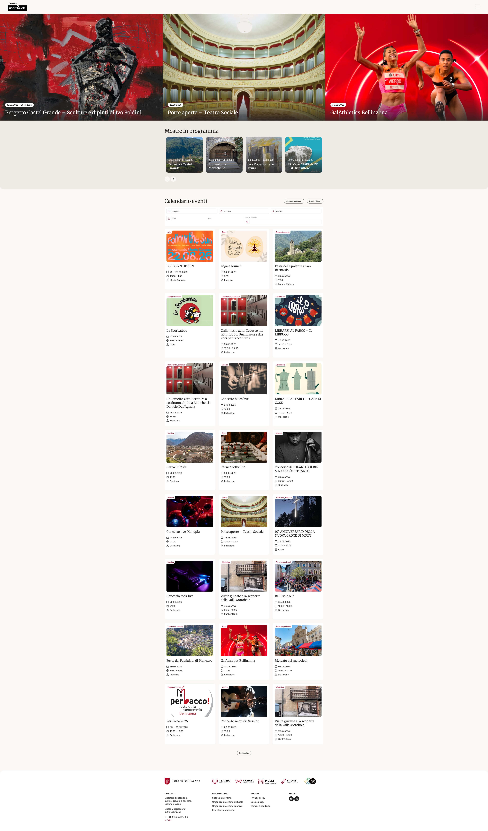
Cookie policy (257, 802)
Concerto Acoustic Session (240, 721)
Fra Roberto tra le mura (261, 166)
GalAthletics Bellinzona (33, 112)
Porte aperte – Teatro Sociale (242, 532)
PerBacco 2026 (177, 721)
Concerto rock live (179, 596)
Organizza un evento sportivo (227, 806)
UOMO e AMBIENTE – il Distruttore (303, 166)
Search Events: (251, 218)
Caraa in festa (176, 467)
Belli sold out (284, 596)
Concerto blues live (235, 399)
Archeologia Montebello (217, 166)
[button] (167, 179)
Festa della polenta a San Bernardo (293, 268)
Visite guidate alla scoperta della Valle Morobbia (240, 598)
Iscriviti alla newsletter (223, 810)
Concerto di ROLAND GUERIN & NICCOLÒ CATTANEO (297, 469)
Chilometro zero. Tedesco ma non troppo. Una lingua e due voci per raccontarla (242, 334)
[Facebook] (291, 798)
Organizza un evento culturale (227, 802)
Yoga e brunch (231, 266)
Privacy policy (258, 798)
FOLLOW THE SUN (180, 266)
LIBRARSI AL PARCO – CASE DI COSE (298, 401)
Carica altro (244, 753)
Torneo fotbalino (233, 467)
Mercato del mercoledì (291, 661)
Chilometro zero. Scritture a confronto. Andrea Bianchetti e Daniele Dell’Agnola (188, 403)
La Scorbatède (176, 331)
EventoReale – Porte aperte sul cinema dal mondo (390, 112)
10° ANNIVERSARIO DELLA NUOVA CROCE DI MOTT (295, 533)
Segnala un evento (221, 798)
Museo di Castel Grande (180, 166)
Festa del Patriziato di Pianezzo (189, 661)
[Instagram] (296, 798)
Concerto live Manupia (183, 532)
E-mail (168, 820)
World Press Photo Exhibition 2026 (210, 112)
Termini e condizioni (261, 806)
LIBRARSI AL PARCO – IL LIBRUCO (293, 332)
